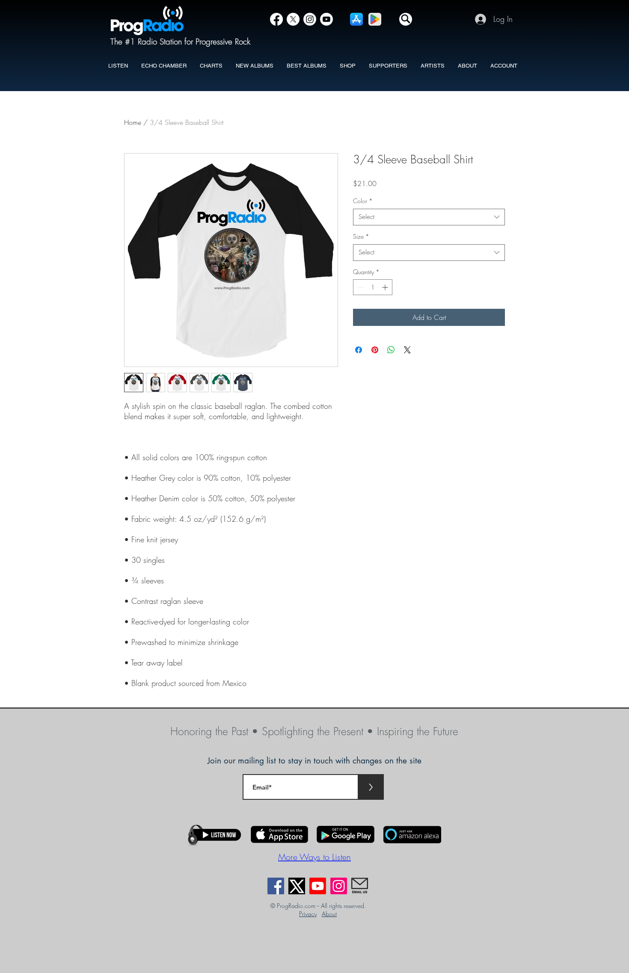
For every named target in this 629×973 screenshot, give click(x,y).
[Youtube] (317, 886)
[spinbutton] (372, 287)
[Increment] (385, 287)
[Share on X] (407, 350)
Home (132, 122)
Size (361, 236)
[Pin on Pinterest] (375, 350)
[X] (293, 19)
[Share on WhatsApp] (391, 350)
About (329, 914)
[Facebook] (276, 19)
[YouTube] (326, 19)
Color (363, 201)
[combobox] (429, 217)
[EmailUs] (359, 886)
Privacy (308, 914)
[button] (405, 19)
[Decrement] (359, 287)
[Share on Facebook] (358, 350)
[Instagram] (309, 19)
